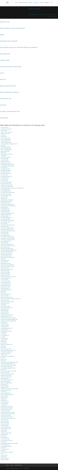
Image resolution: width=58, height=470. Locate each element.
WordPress (27, 468)
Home (16, 2)
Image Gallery (36, 2)
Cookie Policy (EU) (18, 465)
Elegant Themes (14, 468)
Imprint (11, 465)
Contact (41, 2)
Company (30, 2)
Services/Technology (23, 2)
